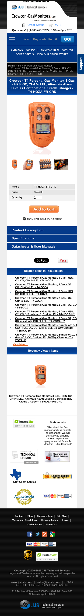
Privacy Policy (49, 520)
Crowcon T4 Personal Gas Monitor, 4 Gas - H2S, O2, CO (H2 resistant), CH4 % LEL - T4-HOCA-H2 (45, 313)
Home (11, 65)
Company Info (44, 516)
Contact (19, 516)
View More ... (20, 344)
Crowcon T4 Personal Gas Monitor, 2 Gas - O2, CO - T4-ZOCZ (46, 306)
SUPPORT (32, 50)
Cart (58, 25)
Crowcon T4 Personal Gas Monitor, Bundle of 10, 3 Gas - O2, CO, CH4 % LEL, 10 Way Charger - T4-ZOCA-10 (46, 337)
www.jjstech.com (21, 582)
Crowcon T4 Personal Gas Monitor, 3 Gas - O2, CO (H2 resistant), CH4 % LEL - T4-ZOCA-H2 (46, 319)
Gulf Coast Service (24, 481)
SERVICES (17, 50)
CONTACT (67, 50)
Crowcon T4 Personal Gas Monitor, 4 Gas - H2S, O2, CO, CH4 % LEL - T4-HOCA (44, 279)
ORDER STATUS (25, 54)
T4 (19, 65)
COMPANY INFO (50, 50)
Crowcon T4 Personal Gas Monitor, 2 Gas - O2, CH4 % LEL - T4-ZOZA (43, 299)
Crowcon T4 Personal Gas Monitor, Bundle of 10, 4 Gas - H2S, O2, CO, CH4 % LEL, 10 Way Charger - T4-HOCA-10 (46, 328)
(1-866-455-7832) (39, 30)
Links (65, 520)
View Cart (51, 524)
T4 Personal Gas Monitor (38, 65)
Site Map (61, 516)
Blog (30, 516)
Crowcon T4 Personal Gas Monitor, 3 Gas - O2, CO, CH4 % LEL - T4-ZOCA (43, 286)
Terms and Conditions (24, 520)
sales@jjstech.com (48, 582)
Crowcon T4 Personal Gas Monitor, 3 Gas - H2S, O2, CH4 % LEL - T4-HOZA (44, 292)
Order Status (36, 25)
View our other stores (36, 1)
